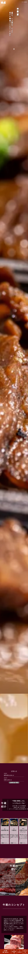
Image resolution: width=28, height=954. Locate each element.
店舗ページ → (4, 843)
